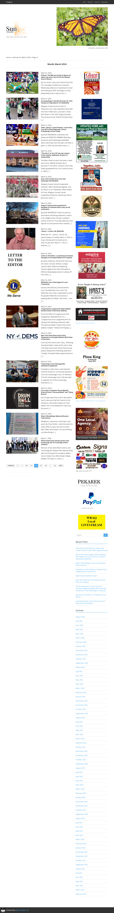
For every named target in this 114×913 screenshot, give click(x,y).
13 (41, 465)
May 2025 (79, 680)
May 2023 (79, 781)
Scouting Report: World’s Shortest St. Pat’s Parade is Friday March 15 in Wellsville (56, 102)
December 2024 (81, 701)
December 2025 (81, 650)
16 (55, 465)
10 (26, 465)
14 (45, 465)
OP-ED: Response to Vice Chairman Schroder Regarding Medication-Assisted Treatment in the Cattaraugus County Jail (91, 588)
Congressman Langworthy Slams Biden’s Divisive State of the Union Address (56, 310)
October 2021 (81, 860)
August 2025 (80, 667)
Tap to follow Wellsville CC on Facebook (90, 401)
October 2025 (81, 659)
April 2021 (79, 885)
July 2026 (79, 621)
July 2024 (79, 722)
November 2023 (82, 755)
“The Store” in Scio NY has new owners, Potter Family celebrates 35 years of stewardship (55, 155)
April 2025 (79, 684)
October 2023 (81, 760)
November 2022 (82, 806)
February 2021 (81, 894)
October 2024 (81, 709)
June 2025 (79, 676)
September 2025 (82, 663)
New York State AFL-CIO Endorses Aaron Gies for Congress (91, 581)
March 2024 (80, 739)
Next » (61, 465)
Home (84, 2)
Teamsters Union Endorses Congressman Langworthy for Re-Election (91, 570)
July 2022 (79, 823)
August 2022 (80, 818)
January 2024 (80, 747)
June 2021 (79, 877)
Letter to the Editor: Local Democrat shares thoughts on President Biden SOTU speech (57, 257)
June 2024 (79, 726)
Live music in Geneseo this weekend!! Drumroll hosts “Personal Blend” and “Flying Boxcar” (57, 392)
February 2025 (81, 692)
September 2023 (82, 764)
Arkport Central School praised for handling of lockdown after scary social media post (55, 207)
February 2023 (81, 793)
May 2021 (79, 881)
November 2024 (82, 705)
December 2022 (81, 802)
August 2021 (80, 869)
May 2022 (79, 831)
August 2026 (80, 617)
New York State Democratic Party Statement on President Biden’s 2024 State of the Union (56, 337)
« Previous (11, 465)
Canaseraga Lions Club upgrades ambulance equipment (53, 365)
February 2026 (81, 642)
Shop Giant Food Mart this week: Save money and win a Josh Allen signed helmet (92, 549)
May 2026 (79, 629)
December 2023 (81, 751)
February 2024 (81, 743)
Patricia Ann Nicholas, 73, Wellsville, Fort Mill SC (91, 596)
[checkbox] (3, 910)
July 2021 (79, 873)
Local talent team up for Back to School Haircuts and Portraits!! (90, 602)
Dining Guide (104, 2)
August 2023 (80, 768)
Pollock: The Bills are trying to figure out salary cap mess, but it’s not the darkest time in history (56, 77)
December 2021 (81, 852)
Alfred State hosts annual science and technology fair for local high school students (55, 442)
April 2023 (79, 785)
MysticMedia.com (22, 910)
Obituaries (90, 2)
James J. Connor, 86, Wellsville (52, 231)
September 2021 (82, 865)
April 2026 (79, 634)
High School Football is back (86, 576)
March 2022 (80, 839)
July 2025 (79, 671)
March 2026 (80, 638)
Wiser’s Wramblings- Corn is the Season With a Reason (91, 564)
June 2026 (79, 625)
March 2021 (80, 890)
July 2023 (79, 772)
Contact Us (97, 2)
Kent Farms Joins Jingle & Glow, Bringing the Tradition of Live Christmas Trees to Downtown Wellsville (91, 556)
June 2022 (79, 827)
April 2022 (79, 835)
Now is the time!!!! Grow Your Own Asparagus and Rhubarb (53, 180)
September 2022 (82, 814)
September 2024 (82, 713)
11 (31, 465)
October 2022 (81, 810)
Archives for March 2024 (21, 57)
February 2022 (81, 844)
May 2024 (79, 730)
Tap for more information (85, 323)
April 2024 (79, 734)
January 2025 (80, 697)
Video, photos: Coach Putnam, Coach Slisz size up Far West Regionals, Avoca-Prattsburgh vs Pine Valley (56, 129)
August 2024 (80, 718)
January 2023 (80, 797)
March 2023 (80, 789)
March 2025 (80, 688)
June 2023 (79, 776)
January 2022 (80, 848)
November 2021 (82, 856)
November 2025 (82, 655)
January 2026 (80, 646)
